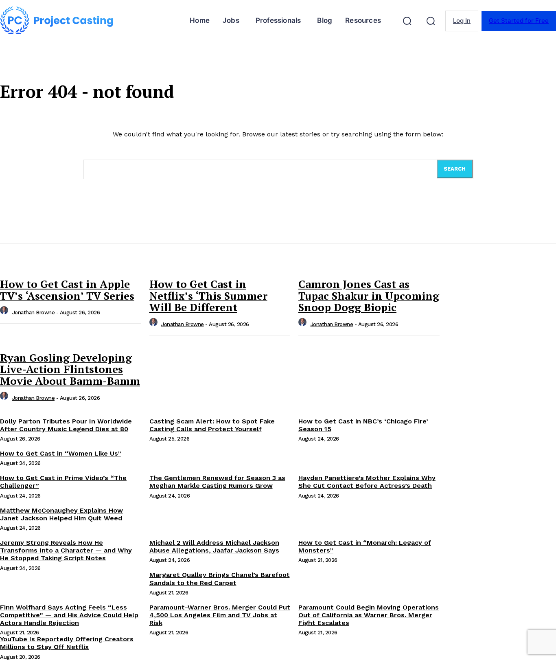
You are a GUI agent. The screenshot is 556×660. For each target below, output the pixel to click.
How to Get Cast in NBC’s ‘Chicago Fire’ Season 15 (363, 425)
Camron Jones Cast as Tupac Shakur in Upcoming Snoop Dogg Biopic (368, 295)
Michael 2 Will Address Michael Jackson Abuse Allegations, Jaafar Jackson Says (214, 546)
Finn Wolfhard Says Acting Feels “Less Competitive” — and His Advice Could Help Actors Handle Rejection (69, 615)
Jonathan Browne (33, 312)
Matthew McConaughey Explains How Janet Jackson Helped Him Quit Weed (61, 514)
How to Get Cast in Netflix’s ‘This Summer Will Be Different (208, 295)
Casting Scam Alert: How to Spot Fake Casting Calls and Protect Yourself (212, 425)
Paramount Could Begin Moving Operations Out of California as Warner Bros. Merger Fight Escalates (368, 615)
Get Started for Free (519, 20)
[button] (407, 21)
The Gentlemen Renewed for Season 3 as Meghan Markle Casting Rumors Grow (217, 481)
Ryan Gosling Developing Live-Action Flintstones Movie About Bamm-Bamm (70, 369)
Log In (462, 20)
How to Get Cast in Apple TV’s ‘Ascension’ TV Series (67, 290)
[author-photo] (5, 312)
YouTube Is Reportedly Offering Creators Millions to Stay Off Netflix (67, 643)
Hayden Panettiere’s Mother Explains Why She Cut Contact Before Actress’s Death (367, 481)
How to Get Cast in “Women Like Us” (60, 453)
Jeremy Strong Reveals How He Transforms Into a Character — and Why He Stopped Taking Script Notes (66, 550)
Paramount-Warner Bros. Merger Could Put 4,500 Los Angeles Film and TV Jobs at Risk (219, 615)
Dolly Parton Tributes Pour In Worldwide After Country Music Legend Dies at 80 (66, 425)
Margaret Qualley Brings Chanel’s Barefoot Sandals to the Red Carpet (219, 578)
